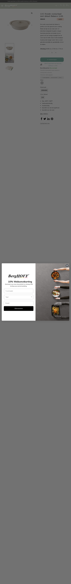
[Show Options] (31, 297)
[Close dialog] (67, 265)
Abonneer (18, 308)
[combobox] (18, 297)
